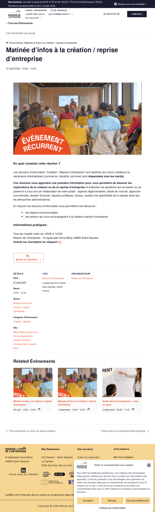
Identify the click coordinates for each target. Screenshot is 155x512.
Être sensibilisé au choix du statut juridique (32, 431)
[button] (148, 465)
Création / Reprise (22, 321)
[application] (68, 10)
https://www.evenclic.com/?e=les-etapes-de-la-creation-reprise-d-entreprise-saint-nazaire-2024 (25, 340)
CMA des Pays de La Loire (56, 465)
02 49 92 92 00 (112, 14)
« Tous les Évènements (19, 23)
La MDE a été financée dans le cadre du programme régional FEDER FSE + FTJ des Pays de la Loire (60, 494)
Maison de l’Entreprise (53, 278)
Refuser (112, 500)
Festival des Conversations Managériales (123, 431)
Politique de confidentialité (112, 507)
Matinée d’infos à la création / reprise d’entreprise (22, 307)
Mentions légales (123, 457)
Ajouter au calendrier (26, 259)
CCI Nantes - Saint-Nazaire (57, 457)
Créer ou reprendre (88, 457)
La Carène (47, 461)
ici (59, 242)
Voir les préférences (138, 500)
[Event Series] (39, 409)
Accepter (88, 500)
